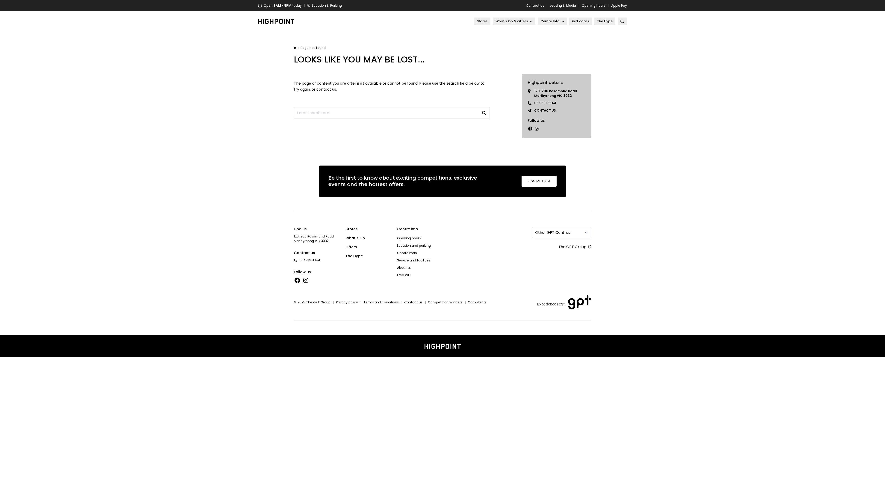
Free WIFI (404, 275)
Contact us (535, 5)
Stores (351, 229)
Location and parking (414, 245)
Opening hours (593, 5)
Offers (351, 247)
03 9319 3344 (545, 103)
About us (404, 267)
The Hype (354, 256)
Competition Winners (445, 302)
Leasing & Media (563, 5)
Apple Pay (619, 5)
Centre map (407, 253)
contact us (326, 89)
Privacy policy (347, 302)
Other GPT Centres (552, 232)
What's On (355, 238)
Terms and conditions (381, 302)
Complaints (477, 302)
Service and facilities (413, 260)
